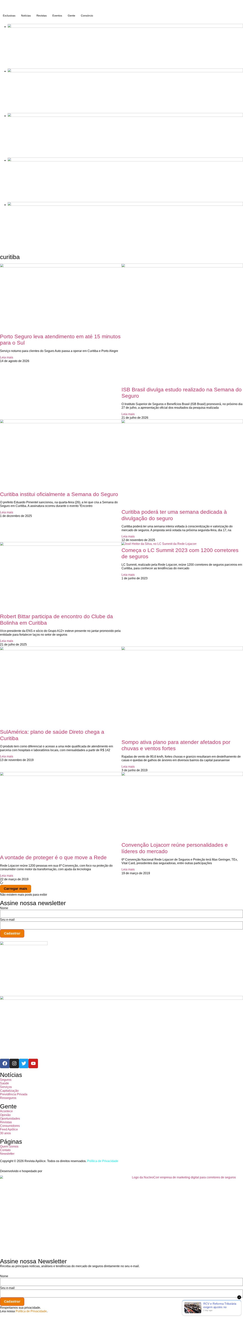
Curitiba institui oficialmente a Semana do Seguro (59, 494)
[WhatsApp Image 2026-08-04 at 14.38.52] (125, 204)
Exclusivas (9, 15)
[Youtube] (33, 1063)
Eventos (57, 15)
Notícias (26, 15)
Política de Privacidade (102, 1161)
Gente (71, 15)
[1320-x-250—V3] (125, 26)
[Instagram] (14, 1063)
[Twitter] (23, 1063)
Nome (4, 908)
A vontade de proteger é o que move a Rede (53, 857)
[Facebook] (4, 1063)
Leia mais (6, 357)
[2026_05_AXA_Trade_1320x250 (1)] (125, 71)
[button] (15, 889)
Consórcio (87, 15)
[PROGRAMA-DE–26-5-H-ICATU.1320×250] (125, 115)
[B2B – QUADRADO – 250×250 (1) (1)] (23, 944)
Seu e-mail (7, 919)
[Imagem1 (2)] (125, 160)
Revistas (41, 15)
